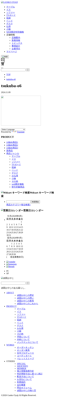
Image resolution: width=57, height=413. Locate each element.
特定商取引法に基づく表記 (29, 374)
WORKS (10, 345)
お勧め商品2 (12, 145)
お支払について (24, 379)
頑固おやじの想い (25, 298)
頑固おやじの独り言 (26, 390)
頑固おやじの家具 (25, 301)
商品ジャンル (12, 153)
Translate (21, 132)
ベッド (15, 170)
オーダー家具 (23, 350)
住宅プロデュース (25, 353)
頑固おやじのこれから (27, 303)
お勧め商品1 (12, 142)
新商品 (9, 150)
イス (14, 159)
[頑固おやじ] (9, 2)
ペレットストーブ (25, 358)
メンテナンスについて (27, 342)
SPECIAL (21, 364)
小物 (14, 178)
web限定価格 (18, 184)
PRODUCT (11, 306)
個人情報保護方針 (25, 371)
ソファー (16, 162)
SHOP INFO (22, 366)
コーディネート (24, 356)
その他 (15, 181)
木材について (23, 339)
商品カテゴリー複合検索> (18, 205)
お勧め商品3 (12, 148)
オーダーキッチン (25, 347)
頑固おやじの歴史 (25, 295)
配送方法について (25, 376)
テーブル (16, 156)
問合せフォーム (24, 388)
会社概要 (21, 385)
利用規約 (21, 382)
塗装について (23, 337)
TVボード (16, 164)
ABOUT (10, 293)
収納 (14, 167)
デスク (15, 173)
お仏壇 (15, 176)
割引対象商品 (18, 187)
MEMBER (21, 368)
